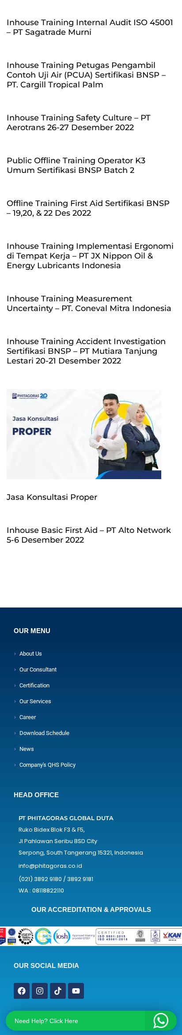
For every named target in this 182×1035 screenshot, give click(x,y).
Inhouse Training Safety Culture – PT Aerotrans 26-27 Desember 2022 (79, 122)
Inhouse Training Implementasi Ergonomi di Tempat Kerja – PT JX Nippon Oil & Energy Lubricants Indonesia (90, 255)
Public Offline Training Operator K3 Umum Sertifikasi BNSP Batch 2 (76, 165)
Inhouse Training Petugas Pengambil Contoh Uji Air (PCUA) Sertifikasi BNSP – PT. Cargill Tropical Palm (86, 75)
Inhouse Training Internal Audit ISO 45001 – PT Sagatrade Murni (90, 27)
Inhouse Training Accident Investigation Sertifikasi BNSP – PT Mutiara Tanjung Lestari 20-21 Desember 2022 (86, 351)
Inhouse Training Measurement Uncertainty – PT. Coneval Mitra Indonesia (89, 303)
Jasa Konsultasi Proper (52, 497)
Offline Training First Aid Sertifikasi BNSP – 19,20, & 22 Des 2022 (88, 208)
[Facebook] (22, 991)
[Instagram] (40, 991)
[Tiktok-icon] (58, 991)
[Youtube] (76, 991)
